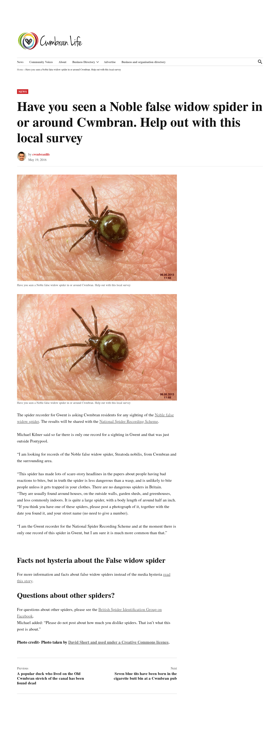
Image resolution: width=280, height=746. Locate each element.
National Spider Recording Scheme (128, 421)
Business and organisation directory (144, 62)
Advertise (110, 62)
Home (20, 69)
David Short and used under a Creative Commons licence (118, 642)
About (62, 62)
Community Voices (41, 62)
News (20, 62)
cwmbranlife (41, 154)
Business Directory (83, 62)
